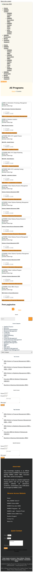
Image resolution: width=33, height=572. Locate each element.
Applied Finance (8, 326)
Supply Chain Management (11, 350)
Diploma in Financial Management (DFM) (10, 243)
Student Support (6, 41)
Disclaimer (27, 559)
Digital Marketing (8, 335)
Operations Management (11, 348)
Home (6, 8)
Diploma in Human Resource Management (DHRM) (12, 226)
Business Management (10, 331)
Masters (6, 344)
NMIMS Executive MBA (10, 20)
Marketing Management (10, 342)
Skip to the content (6, 1)
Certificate (7, 332)
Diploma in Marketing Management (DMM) (10, 208)
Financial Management (10, 338)
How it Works (20, 558)
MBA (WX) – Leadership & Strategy (9, 175)
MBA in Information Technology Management (11, 108)
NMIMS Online (6, 10)
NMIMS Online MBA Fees (9, 26)
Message (3, 402)
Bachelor (6, 328)
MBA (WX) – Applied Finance (8, 142)
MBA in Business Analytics (7, 125)
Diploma (6, 337)
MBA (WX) (7, 347)
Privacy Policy (6, 559)
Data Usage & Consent (9, 558)
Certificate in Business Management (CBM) (11, 276)
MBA (5, 345)
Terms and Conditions (17, 559)
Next (19, 310)
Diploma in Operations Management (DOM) (11, 259)
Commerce (7, 334)
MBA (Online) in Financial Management (10, 292)
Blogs (6, 38)
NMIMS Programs (7, 36)
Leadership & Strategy (10, 341)
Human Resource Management (13, 339)
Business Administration (11, 329)
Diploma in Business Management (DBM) (10, 191)
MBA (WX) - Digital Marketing (8, 158)
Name (2, 393)
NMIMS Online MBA (9, 14)
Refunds (27, 558)
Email (2, 396)
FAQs (16, 561)
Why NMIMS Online (9, 31)
